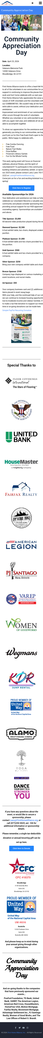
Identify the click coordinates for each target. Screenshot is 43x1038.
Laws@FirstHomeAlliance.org (21, 175)
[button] (16, 310)
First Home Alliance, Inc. (17, 1032)
